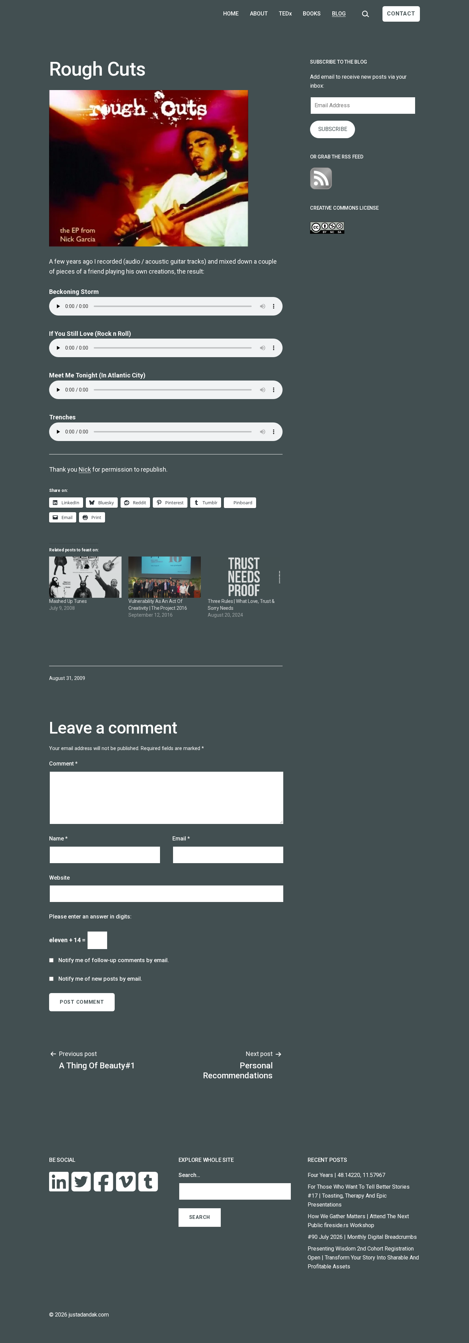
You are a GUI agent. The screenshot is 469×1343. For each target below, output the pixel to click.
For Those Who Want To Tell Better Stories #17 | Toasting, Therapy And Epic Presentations (359, 1196)
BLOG (339, 13)
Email (181, 838)
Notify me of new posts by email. (100, 979)
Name (58, 838)
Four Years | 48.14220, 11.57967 (346, 1175)
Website (59, 877)
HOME (231, 13)
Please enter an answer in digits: (90, 916)
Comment (63, 763)
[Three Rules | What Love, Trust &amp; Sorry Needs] (244, 577)
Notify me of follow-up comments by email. (113, 960)
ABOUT (259, 13)
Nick (85, 469)
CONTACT (401, 13)
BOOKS (312, 13)
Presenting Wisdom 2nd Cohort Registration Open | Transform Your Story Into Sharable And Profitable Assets (363, 1257)
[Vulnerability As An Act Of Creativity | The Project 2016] (164, 577)
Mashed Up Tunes (68, 601)
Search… (189, 1175)
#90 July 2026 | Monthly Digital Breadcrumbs (362, 1237)
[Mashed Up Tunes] (85, 577)
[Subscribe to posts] (321, 178)
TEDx (285, 13)
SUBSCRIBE (332, 129)
